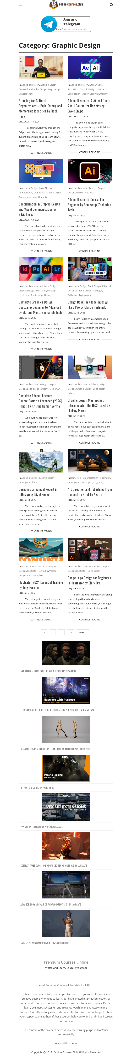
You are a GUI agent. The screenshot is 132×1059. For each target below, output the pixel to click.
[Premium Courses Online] (66, 3)
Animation (73, 89)
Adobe (24, 566)
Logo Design (94, 570)
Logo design (54, 89)
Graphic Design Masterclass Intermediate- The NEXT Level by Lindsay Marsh (89, 405)
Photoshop (37, 295)
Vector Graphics (35, 575)
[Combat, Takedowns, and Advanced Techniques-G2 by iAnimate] (66, 846)
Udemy (104, 93)
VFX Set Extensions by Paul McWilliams (41, 826)
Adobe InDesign (48, 84)
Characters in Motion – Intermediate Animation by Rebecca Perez (56, 749)
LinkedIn (33, 482)
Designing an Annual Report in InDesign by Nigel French (38, 492)
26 (70, 632)
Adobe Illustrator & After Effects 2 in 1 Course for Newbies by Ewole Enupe (89, 106)
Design (92, 188)
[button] (20, 5)
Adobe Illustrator (30, 84)
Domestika (24, 89)
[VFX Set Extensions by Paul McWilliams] (66, 807)
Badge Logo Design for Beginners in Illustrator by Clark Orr (89, 580)
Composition (25, 192)
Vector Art (90, 192)
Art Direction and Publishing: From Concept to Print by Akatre (90, 492)
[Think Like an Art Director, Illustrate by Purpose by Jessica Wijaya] (66, 690)
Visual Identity (26, 93)
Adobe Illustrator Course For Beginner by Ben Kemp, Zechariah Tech (89, 204)
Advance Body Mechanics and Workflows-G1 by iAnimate (50, 904)
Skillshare (72, 295)
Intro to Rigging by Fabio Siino (37, 787)
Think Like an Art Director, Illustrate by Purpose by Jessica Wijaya (57, 710)
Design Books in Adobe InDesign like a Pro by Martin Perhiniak (88, 304)
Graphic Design (39, 89)
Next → (83, 632)
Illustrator (102, 89)
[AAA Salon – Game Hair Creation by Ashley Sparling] (66, 653)
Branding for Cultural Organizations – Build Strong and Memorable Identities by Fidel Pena (40, 108)
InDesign (51, 290)
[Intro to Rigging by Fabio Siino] (66, 768)
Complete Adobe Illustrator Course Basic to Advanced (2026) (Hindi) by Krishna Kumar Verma (40, 401)
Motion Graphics (90, 93)
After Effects (95, 84)
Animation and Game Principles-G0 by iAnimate (45, 943)
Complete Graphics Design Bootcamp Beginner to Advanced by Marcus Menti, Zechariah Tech (40, 307)
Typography (25, 197)
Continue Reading (41, 152)
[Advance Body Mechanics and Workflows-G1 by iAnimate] (66, 885)
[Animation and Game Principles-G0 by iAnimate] (66, 923)
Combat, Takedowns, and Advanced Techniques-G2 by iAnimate (53, 865)
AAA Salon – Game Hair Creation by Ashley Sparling (48, 671)
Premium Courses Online (66, 962)
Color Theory (45, 188)
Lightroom (24, 295)
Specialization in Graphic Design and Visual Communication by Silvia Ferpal (39, 209)
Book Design (94, 286)
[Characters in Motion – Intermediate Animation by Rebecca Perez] (66, 729)
